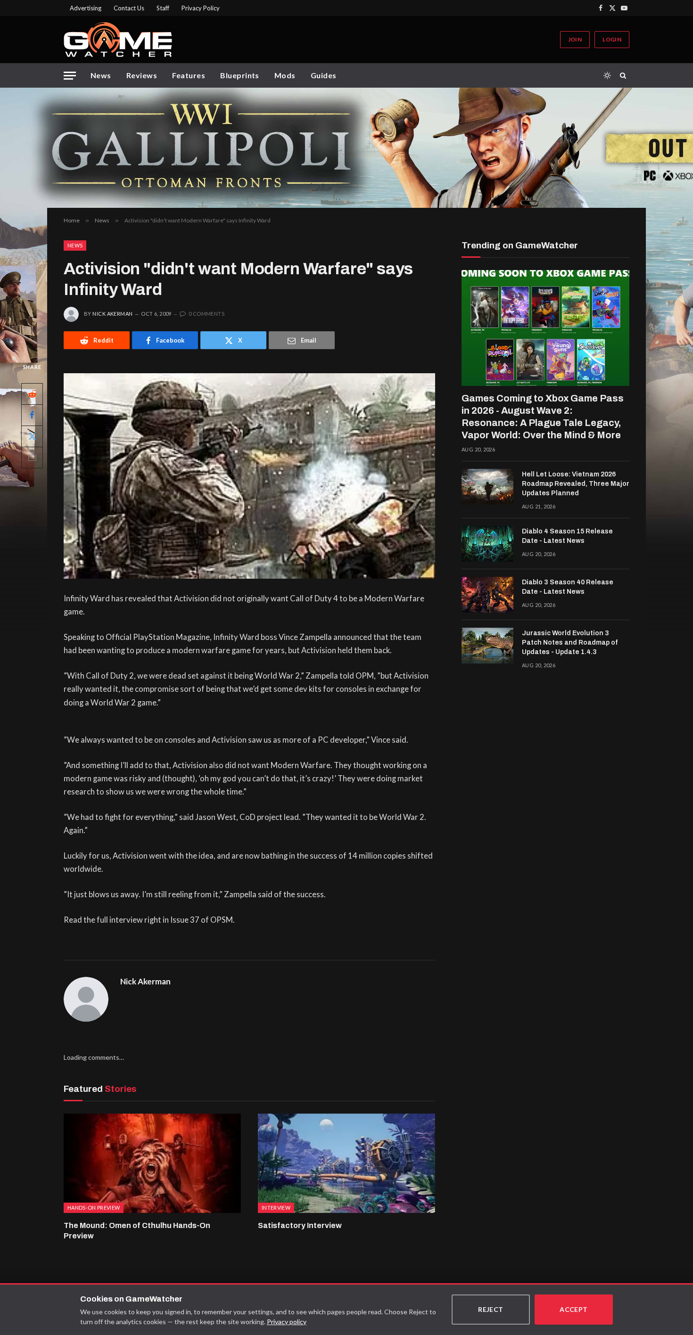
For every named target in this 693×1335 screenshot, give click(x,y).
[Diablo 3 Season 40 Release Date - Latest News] (487, 595)
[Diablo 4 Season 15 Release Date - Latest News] (487, 544)
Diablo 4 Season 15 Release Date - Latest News (567, 536)
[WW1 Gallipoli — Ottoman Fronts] (346, 148)
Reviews (141, 75)
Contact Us (129, 8)
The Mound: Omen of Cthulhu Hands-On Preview (137, 1230)
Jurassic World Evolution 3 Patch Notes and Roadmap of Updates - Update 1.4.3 (570, 642)
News (101, 75)
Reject (490, 1309)
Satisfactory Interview (300, 1225)
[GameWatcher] (118, 39)
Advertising (85, 8)
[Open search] (624, 75)
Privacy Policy (201, 8)
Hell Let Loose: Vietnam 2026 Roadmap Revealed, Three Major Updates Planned (575, 484)
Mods (285, 75)
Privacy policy (286, 1322)
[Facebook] (32, 415)
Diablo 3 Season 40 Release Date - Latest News (567, 587)
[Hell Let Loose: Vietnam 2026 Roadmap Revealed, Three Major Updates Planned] (487, 487)
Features (188, 75)
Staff (163, 8)
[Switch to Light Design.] (607, 75)
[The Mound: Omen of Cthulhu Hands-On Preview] (152, 1163)
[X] (32, 436)
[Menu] (70, 75)
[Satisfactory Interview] (346, 1163)
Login (611, 39)
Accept (574, 1309)
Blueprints (239, 75)
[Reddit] (32, 394)
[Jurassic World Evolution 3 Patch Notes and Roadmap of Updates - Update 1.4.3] (487, 645)
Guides (324, 75)
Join (575, 39)
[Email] (32, 457)
